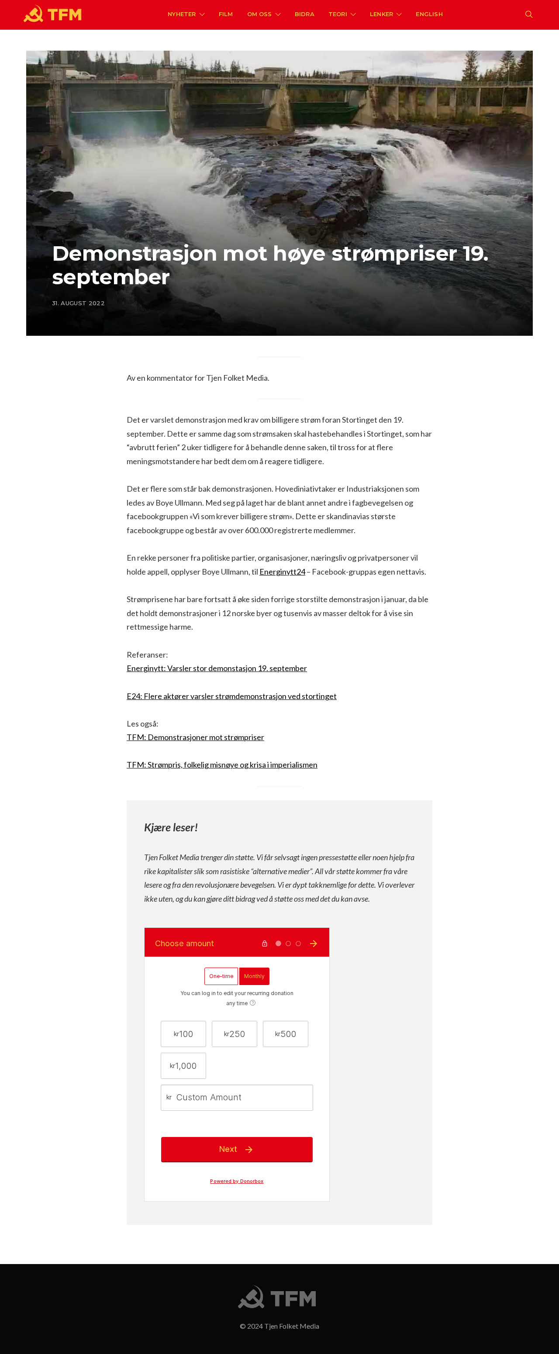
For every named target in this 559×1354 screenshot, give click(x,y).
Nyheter (182, 13)
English (429, 13)
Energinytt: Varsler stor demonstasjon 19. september (217, 668)
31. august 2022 (78, 303)
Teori (337, 13)
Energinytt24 (282, 571)
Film (226, 13)
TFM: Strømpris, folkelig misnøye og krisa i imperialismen (222, 764)
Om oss (259, 13)
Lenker (381, 13)
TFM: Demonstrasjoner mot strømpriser (195, 737)
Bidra (304, 13)
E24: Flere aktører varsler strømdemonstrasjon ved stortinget (232, 696)
